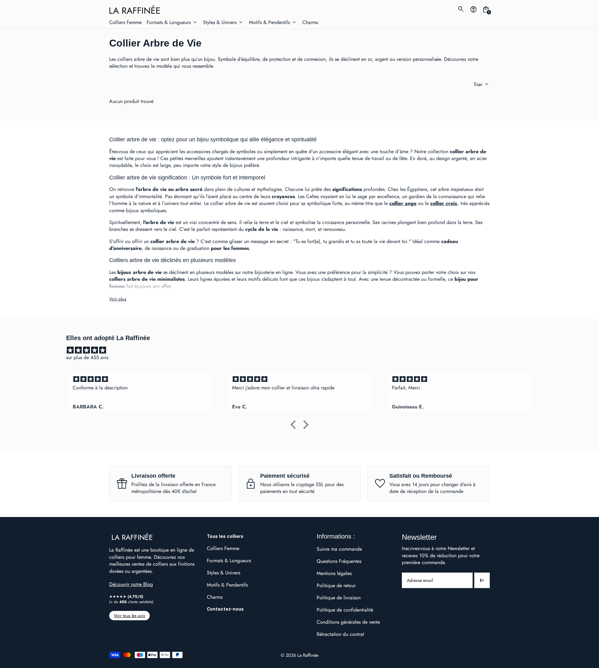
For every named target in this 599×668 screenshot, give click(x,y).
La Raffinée (307, 655)
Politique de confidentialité (345, 609)
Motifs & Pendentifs (227, 584)
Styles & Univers (223, 572)
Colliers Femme (223, 548)
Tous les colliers (225, 536)
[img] (302, 350)
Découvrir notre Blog (131, 584)
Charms (214, 597)
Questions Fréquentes (339, 561)
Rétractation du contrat (340, 634)
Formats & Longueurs (229, 560)
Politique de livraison (339, 597)
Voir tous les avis (129, 615)
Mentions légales (334, 573)
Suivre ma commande (339, 549)
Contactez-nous (225, 609)
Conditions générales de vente (348, 622)
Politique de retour (336, 585)
